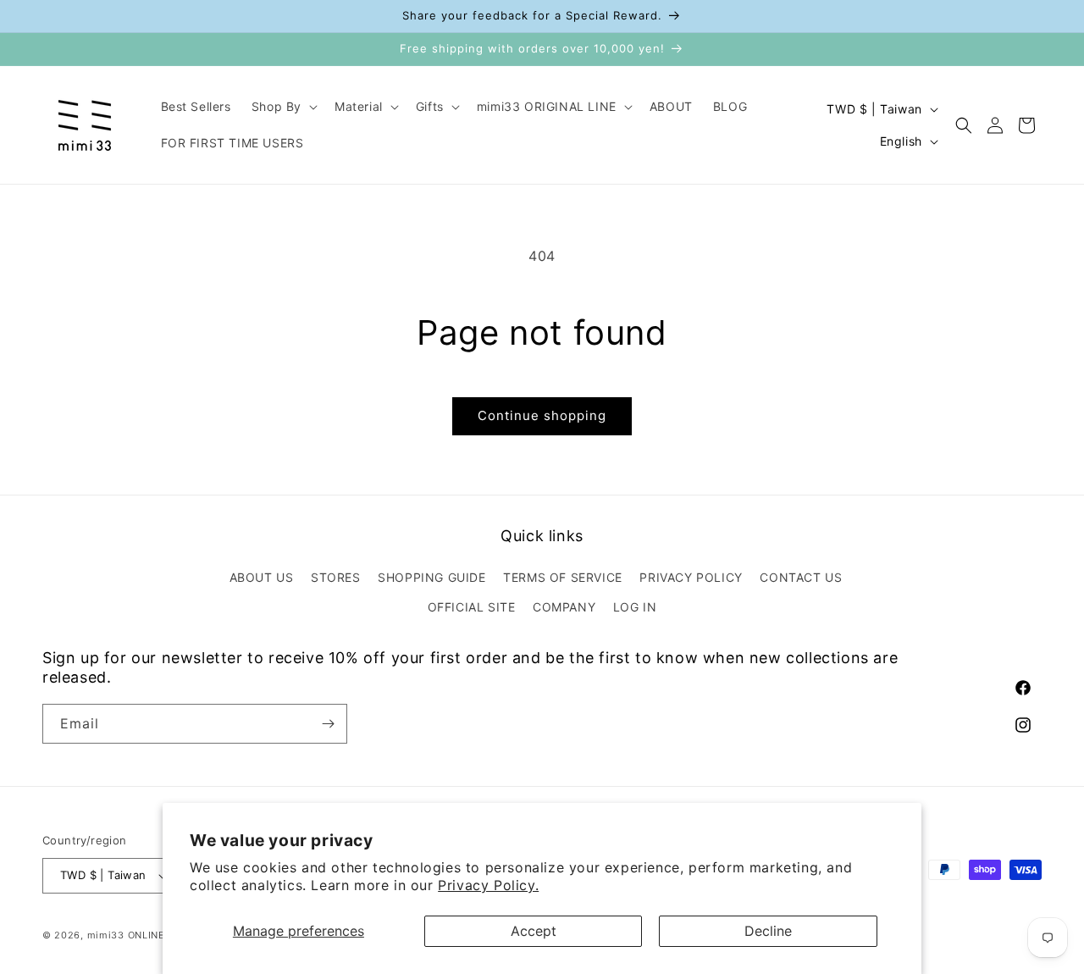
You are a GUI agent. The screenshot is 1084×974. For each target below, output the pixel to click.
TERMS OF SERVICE (562, 577)
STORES (336, 577)
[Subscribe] (327, 724)
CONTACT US (801, 577)
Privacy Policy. (488, 885)
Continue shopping (542, 415)
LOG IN (635, 607)
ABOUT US (262, 577)
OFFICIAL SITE (472, 607)
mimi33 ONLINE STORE (144, 935)
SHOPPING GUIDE (431, 577)
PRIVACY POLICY (690, 577)
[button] (282, 107)
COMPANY (564, 607)
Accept (533, 930)
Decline (768, 930)
